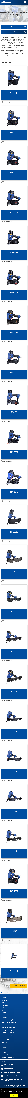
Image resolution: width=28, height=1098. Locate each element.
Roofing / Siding (5, 1049)
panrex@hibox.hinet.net (10, 1076)
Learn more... (5, 1092)
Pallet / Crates (5, 1042)
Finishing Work (5, 1055)
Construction (4, 1044)
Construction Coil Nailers (8, 1027)
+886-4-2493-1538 (8, 1065)
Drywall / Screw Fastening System (10, 1025)
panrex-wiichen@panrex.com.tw (12, 1072)
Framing (3, 1047)
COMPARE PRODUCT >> (18, 985)
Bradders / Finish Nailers (8, 1032)
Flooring (3, 1052)
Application (7, 992)
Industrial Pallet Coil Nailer (8, 1022)
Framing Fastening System (8, 1030)
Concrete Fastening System (8, 1020)
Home (2, 992)
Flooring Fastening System (8, 1035)
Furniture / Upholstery (7, 1057)
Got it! (14, 1095)
